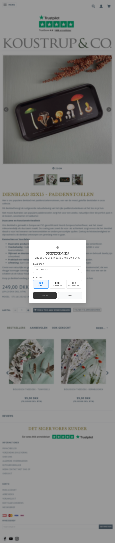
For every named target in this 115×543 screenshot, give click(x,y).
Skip (70, 295)
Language (38, 264)
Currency (38, 277)
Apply (45, 295)
